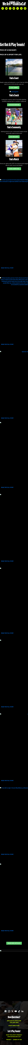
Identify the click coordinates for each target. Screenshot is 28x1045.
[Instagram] (2, 8)
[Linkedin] (25, 8)
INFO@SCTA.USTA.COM (14, 1020)
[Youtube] (14, 8)
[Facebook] (6, 8)
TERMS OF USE (17, 1039)
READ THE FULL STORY (7, 268)
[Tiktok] (21, 8)
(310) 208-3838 (14, 1022)
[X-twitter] (10, 8)
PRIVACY (9, 1039)
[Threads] (17, 8)
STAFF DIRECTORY (14, 1025)
